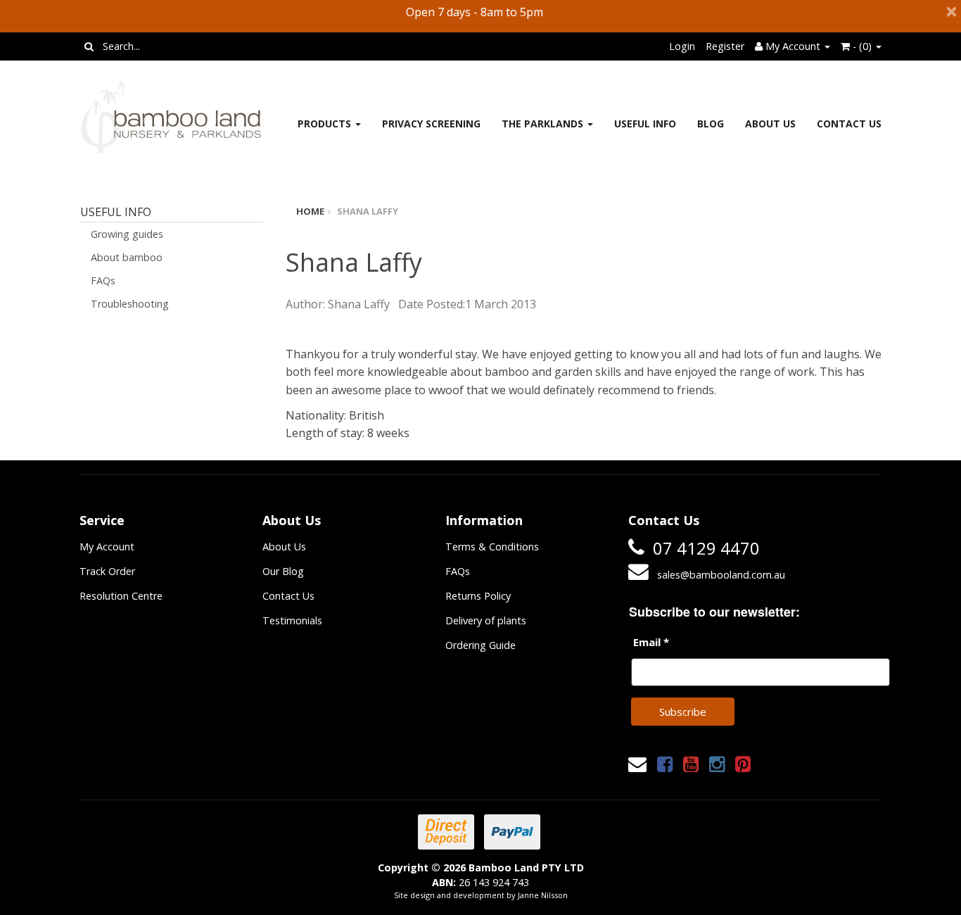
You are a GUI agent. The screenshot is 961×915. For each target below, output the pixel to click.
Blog (710, 123)
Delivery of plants (485, 620)
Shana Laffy (367, 211)
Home (310, 211)
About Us (770, 123)
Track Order (107, 571)
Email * (651, 642)
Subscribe (682, 712)
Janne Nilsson (543, 895)
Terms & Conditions (492, 546)
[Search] (88, 46)
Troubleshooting (130, 303)
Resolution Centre (121, 595)
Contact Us (849, 123)
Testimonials (292, 620)
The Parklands (544, 123)
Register (725, 46)
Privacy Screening (431, 123)
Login (682, 46)
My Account (106, 546)
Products (326, 123)
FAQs (103, 280)
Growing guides (127, 234)
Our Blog (283, 571)
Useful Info (645, 123)
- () (862, 46)
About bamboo (127, 257)
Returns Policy (478, 595)
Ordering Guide (480, 645)
